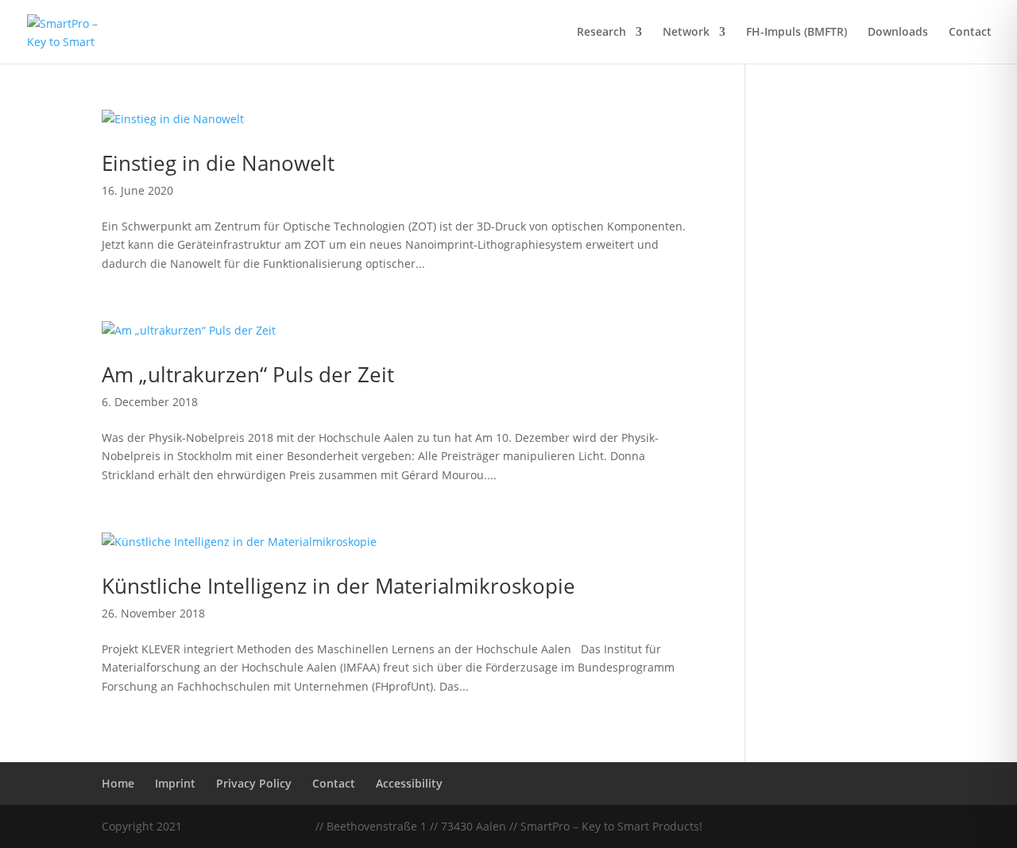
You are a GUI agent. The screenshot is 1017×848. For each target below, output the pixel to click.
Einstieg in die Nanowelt (218, 163)
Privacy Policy (254, 783)
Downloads (898, 32)
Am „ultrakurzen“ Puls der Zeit (248, 374)
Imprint (175, 783)
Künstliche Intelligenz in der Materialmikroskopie (338, 585)
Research (601, 32)
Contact (970, 32)
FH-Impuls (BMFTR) (796, 32)
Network (686, 32)
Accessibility (409, 783)
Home (118, 783)
